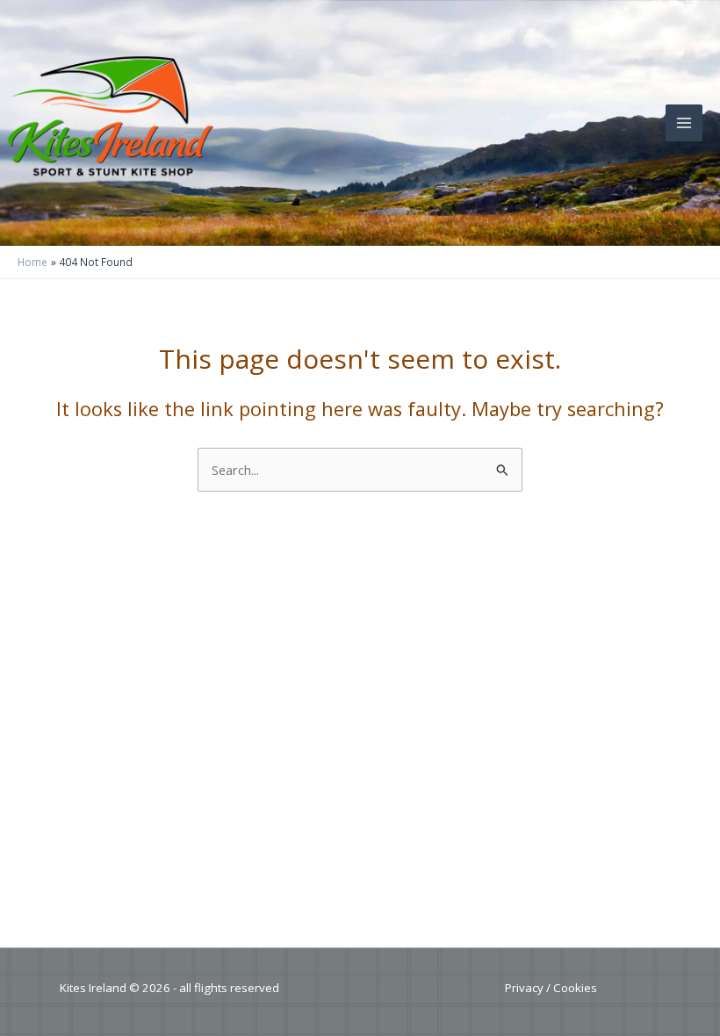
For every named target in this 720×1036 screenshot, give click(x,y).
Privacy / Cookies (551, 988)
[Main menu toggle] (684, 122)
